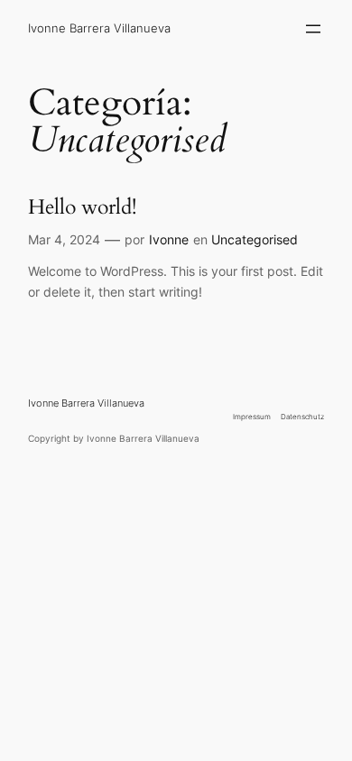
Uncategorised (254, 239)
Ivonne (169, 239)
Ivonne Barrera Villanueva (99, 28)
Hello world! (82, 207)
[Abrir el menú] (313, 29)
